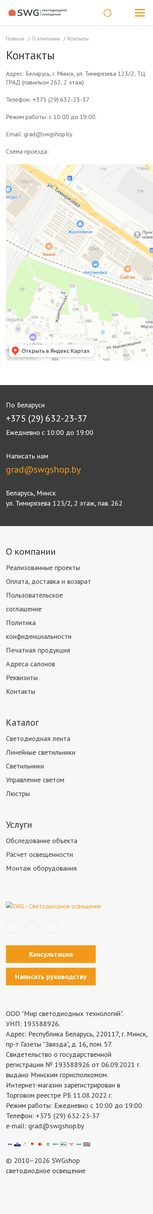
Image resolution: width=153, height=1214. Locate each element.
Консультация (51, 954)
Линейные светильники (40, 752)
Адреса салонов (30, 663)
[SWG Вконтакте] (13, 926)
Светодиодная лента (38, 738)
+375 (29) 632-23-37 (46, 418)
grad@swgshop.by (43, 469)
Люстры (18, 793)
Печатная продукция (38, 650)
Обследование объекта (41, 840)
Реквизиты (22, 677)
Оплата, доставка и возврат (48, 581)
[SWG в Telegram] (32, 926)
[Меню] (140, 13)
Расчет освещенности (39, 854)
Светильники (25, 765)
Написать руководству (51, 976)
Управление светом (35, 779)
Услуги (19, 824)
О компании (31, 551)
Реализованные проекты (43, 567)
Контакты (20, 691)
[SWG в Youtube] (51, 926)
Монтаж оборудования (41, 868)
